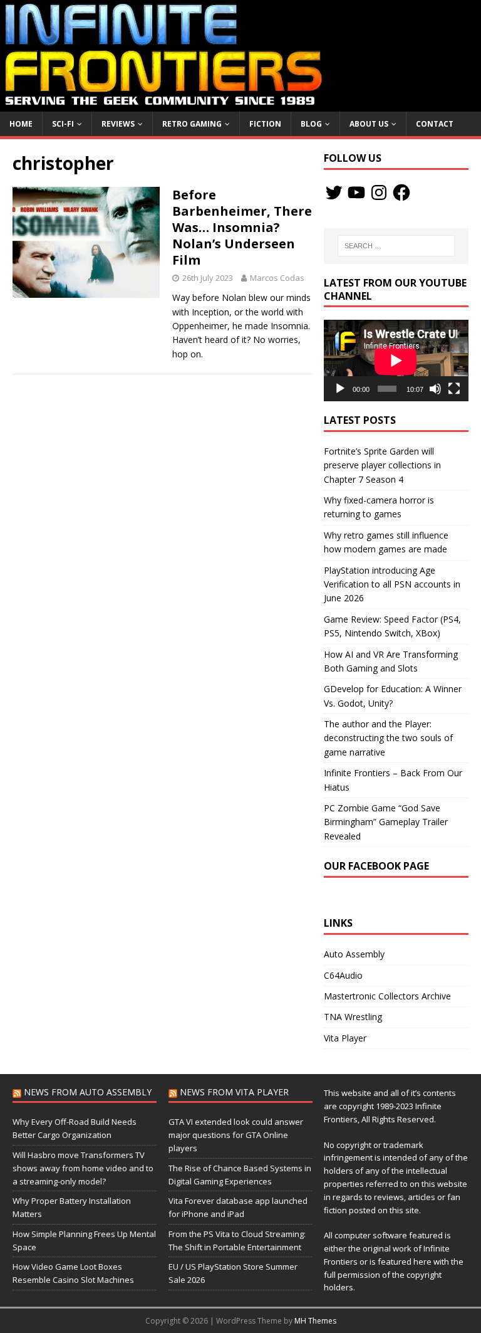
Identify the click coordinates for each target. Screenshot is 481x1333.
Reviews (118, 124)
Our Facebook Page (376, 866)
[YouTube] (356, 192)
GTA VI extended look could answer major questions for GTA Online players (235, 1135)
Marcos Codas (277, 277)
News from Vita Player (234, 1092)
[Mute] (435, 388)
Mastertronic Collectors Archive (387, 996)
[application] (396, 360)
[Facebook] (401, 192)
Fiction (265, 124)
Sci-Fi (63, 124)
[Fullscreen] (454, 388)
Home (21, 124)
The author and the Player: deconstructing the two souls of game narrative (388, 738)
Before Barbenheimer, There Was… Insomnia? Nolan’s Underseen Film (242, 227)
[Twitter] (334, 192)
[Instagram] (379, 192)
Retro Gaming (192, 124)
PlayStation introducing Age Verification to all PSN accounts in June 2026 (392, 584)
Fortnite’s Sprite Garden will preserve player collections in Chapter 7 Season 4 (382, 465)
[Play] (340, 388)
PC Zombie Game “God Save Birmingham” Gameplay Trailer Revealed (386, 822)
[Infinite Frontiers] (240, 104)
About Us (368, 124)
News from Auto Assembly (88, 1092)
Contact (434, 124)
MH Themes (315, 1320)
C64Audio (343, 975)
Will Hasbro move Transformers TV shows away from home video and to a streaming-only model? (83, 1168)
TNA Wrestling (353, 1017)
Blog (311, 124)
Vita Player (345, 1038)
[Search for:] (396, 245)
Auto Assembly (354, 954)
